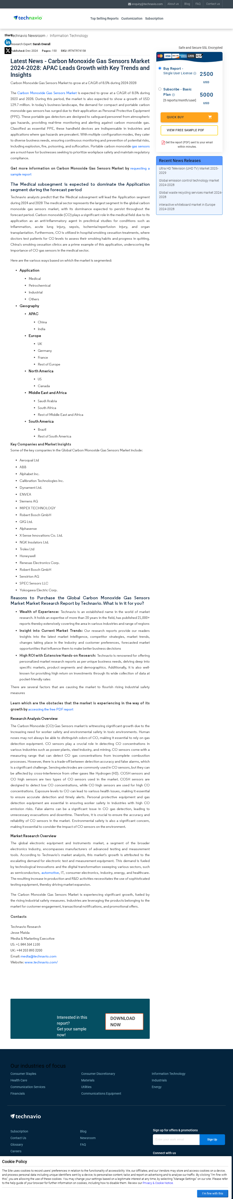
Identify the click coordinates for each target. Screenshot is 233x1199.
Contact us (213, 3)
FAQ (198, 3)
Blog (187, 3)
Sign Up (212, 1139)
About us (173, 3)
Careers (15, 1151)
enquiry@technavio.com (147, 4)
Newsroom (89, 1138)
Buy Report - (178, 71)
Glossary (16, 1144)
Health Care (18, 1080)
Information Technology (69, 35)
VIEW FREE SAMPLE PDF (185, 130)
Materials (87, 1080)
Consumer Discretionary (98, 1073)
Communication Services (27, 1087)
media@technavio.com (38, 956)
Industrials (159, 1080)
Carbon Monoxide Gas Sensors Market (47, 93)
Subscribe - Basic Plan (177, 92)
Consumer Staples (23, 1073)
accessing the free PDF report (50, 709)
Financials (17, 1093)
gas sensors (141, 146)
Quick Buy (175, 117)
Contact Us (18, 1138)
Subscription (154, 18)
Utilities (86, 1087)
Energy (157, 1087)
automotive (50, 872)
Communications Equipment (101, 1093)
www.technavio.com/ (41, 962)
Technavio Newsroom (27, 35)
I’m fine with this (212, 1193)
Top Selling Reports (104, 18)
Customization (131, 18)
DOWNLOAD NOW (122, 1022)
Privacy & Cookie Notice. (158, 1183)
